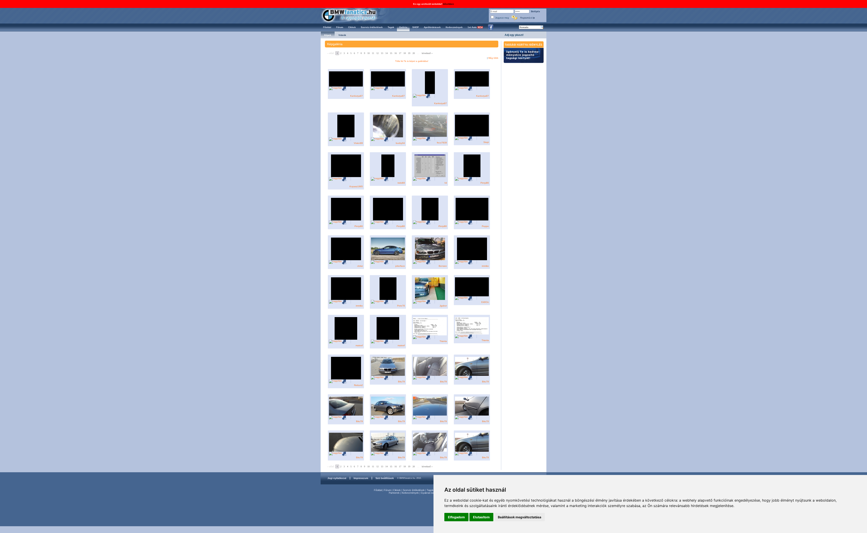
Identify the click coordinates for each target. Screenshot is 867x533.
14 (386, 53)
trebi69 (401, 183)
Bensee (443, 266)
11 (373, 53)
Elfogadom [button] (456, 517)
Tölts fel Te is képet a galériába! (411, 61)
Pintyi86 (484, 183)
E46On (485, 302)
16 (395, 53)
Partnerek (394, 492)
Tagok (430, 490)
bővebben (448, 4)
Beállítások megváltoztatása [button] (519, 517)
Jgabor (443, 305)
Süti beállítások (384, 478)
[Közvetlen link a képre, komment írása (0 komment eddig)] (346, 88)
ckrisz (360, 266)
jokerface (400, 266)
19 (409, 53)
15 (391, 53)
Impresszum (361, 478)
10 (368, 53)
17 (400, 53)
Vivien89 (358, 143)
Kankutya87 (356, 96)
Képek (327, 35)
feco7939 (442, 142)
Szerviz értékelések (414, 490)
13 (382, 53)
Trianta (443, 341)
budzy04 (400, 143)
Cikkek (397, 490)
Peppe (485, 226)
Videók (342, 35)
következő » (427, 53)
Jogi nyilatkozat (336, 478)
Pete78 (401, 305)
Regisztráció (527, 17)
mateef (359, 345)
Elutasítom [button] (481, 517)
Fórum (387, 490)
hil (446, 183)
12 (377, 53)
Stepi (486, 142)
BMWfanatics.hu (354, 15)
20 (414, 53)
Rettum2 (358, 385)
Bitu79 (401, 381)
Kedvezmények (410, 492)
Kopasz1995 (356, 186)
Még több (493, 58)
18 (404, 53)
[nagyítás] (335, 88)
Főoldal (378, 490)
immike (485, 266)
